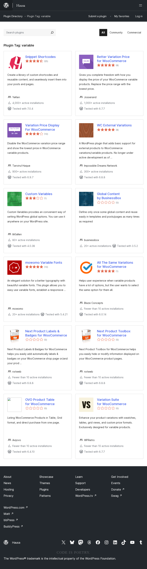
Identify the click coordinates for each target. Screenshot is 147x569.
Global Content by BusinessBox (109, 196)
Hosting (9, 489)
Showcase (46, 477)
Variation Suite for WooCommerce (111, 402)
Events (115, 483)
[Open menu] (141, 5)
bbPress (11, 520)
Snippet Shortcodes (40, 57)
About (7, 477)
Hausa (16, 542)
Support (80, 483)
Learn (79, 477)
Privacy (8, 495)
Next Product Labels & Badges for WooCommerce (46, 333)
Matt (9, 514)
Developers (82, 489)
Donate (118, 489)
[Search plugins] (52, 32)
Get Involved (119, 477)
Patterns (45, 495)
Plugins (44, 489)
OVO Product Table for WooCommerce (40, 402)
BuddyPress (13, 526)
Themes (44, 483)
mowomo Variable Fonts (43, 262)
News (7, 483)
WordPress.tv (86, 495)
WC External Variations (114, 125)
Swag (116, 495)
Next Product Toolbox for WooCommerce (114, 333)
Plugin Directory (13, 16)
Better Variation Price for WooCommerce (113, 59)
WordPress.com (16, 507)
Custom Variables (38, 194)
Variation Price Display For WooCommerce (42, 127)
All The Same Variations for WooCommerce (115, 265)
